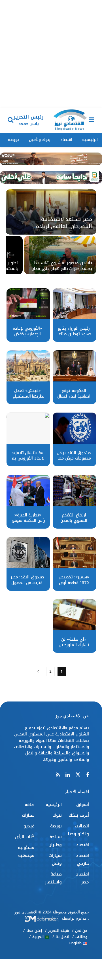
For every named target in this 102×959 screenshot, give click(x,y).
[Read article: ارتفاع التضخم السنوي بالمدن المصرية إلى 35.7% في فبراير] (74, 490)
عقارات (28, 815)
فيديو (29, 826)
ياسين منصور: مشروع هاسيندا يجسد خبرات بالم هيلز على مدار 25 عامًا (62, 268)
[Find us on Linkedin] (67, 775)
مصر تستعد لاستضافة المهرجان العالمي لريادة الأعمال (64, 226)
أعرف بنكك (79, 815)
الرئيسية (90, 139)
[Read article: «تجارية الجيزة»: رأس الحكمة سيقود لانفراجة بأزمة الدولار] (28, 490)
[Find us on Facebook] (87, 775)
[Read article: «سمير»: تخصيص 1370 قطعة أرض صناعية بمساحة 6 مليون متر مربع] (74, 552)
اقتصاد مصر (82, 878)
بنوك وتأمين (39, 139)
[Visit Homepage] (70, 120)
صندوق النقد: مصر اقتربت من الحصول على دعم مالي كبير (27, 582)
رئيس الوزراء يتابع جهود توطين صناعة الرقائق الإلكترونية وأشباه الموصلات (74, 337)
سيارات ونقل (55, 859)
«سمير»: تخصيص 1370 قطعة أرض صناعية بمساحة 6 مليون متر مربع (74, 585)
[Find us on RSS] (58, 775)
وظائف (81, 936)
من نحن (81, 930)
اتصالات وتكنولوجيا (78, 830)
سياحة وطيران (55, 841)
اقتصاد (66, 139)
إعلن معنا (34, 930)
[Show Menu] (91, 120)
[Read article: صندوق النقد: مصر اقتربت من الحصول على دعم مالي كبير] (28, 552)
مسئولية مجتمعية (26, 851)
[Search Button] (10, 120)
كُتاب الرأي (25, 837)
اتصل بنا (62, 936)
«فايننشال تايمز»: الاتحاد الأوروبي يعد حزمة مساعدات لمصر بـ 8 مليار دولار (27, 461)
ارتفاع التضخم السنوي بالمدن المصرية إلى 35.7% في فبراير (73, 523)
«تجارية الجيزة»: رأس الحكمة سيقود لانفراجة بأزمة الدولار (27, 523)
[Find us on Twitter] (77, 774)
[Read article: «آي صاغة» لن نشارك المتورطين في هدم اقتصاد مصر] (74, 614)
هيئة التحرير (58, 930)
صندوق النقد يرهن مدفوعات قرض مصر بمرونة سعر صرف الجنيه (74, 461)
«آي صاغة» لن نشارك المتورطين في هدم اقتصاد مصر (74, 648)
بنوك (57, 815)
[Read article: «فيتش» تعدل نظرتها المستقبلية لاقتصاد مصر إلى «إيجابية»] (28, 365)
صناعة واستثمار (53, 878)
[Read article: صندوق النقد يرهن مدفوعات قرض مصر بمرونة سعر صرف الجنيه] (74, 428)
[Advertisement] (51, 54)
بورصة (13, 139)
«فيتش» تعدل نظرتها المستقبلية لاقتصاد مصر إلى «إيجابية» (27, 399)
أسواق (82, 804)
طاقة (30, 804)
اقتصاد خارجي (82, 859)
